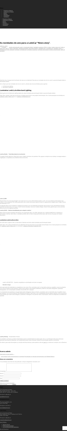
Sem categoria (10, 49)
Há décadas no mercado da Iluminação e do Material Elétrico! (39, 356)
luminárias (17, 49)
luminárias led (23, 49)
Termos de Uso (6, 424)
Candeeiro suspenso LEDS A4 (40, 47)
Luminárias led (49, 48)
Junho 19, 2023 (3, 46)
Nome (2, 373)
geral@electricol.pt (4, 396)
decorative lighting (33, 48)
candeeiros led (41, 48)
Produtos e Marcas (7, 19)
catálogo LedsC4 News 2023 (7, 96)
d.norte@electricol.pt (5, 407)
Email (1, 376)
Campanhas (5, 24)
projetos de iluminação (54, 49)
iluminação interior (28, 47)
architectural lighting (23, 48)
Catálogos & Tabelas (9, 11)
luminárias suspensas (32, 49)
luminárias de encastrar (43, 49)
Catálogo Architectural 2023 (23, 96)
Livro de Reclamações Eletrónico (11, 427)
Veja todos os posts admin (7, 354)
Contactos (6, 16)
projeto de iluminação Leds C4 (16, 47)
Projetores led (3, 49)
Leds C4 (45, 342)
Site (1, 378)
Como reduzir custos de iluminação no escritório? (13, 356)
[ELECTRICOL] (7, 5)
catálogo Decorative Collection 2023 (32, 226)
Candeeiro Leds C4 (58, 48)
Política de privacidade (8, 425)
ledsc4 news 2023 (56, 47)
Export (4, 21)
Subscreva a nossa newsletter (7, 383)
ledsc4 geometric (14, 48)
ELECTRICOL (3, 422)
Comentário (3, 371)
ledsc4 (49, 47)
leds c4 (7, 48)
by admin (4, 47)
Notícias (5, 22)
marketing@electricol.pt (5, 420)
